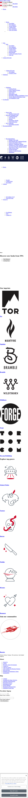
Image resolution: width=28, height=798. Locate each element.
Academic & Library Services (10, 680)
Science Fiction (4, 485)
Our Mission (9, 212)
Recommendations (10, 138)
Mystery (2, 587)
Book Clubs (9, 112)
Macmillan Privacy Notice (10, 783)
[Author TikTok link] (11, 239)
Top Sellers (11, 23)
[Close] (26, 775)
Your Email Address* (5, 699)
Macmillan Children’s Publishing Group (18, 95)
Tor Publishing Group (14, 98)
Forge (2, 428)
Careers (5, 663)
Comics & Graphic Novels (15, 53)
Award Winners (12, 26)
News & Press (6, 670)
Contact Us (8, 215)
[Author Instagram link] (11, 724)
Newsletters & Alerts (14, 124)
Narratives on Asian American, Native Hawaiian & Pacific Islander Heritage (18, 146)
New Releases (12, 24)
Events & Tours (12, 73)
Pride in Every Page (13, 148)
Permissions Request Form (9, 686)
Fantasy (2, 510)
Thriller (2, 562)
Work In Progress (13, 122)
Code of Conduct (7, 667)
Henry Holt (11, 93)
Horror (2, 536)
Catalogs (5, 678)
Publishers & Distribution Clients (11, 671)
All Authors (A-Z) (10, 197)
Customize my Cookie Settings (14, 786)
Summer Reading (13, 149)
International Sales (7, 684)
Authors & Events (10, 70)
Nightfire (2, 344)
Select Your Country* (5, 695)
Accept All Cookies (14, 795)
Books (7, 22)
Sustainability (6, 673)
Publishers (8, 87)
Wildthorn (3, 400)
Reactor (11, 119)
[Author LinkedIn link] (11, 735)
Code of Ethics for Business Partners (11, 668)
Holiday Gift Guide (13, 140)
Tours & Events (9, 198)
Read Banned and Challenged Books (17, 141)
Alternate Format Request (9, 681)
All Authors (11, 72)
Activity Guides (12, 51)
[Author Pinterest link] (11, 758)
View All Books (13, 28)
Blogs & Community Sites (12, 115)
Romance (3, 613)
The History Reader (13, 120)
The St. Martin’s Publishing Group (17, 97)
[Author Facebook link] (11, 747)
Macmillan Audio (13, 94)
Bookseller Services (7, 682)
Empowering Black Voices (15, 142)
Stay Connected (9, 123)
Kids (4, 43)
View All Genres (13, 30)
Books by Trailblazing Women (16, 144)
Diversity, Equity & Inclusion (10, 664)
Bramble (2, 372)
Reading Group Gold (14, 113)
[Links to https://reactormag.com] (10, 639)
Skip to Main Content (5, 0)
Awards (8, 180)
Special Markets (7, 685)
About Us (5, 662)
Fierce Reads (12, 117)
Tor (1, 316)
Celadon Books (12, 89)
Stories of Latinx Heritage (15, 151)
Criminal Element (13, 116)
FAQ (7, 213)
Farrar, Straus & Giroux (14, 90)
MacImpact (11, 152)
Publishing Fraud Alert (8, 688)
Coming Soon (12, 27)
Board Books (12, 52)
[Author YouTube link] (11, 227)
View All (11, 55)
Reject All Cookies (14, 791)
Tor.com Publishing (6, 456)
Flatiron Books (12, 91)
